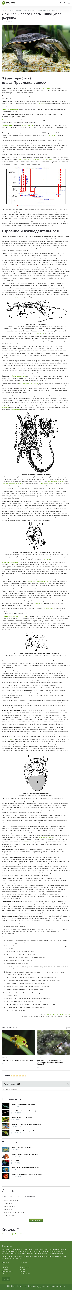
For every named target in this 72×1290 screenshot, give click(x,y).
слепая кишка (15, 409)
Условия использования (25, 1272)
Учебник (6, 1267)
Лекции (5, 1269)
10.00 (13, 22)
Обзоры (6, 1265)
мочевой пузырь (39, 486)
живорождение (29, 842)
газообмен (38, 603)
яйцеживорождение (46, 837)
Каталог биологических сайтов (14, 1212)
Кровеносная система (10, 109)
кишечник (5, 407)
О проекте (23, 1262)
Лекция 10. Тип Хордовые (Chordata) (23, 1111)
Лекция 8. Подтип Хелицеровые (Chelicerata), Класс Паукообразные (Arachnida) (50, 1062)
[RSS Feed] (64, 3)
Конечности (41, 104)
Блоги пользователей (11, 1200)
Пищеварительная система (28, 384)
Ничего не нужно (9, 1215)
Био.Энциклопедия (10, 1206)
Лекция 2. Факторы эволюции (21, 1147)
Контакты (23, 1265)
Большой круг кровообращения (38, 581)
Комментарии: (12, 1084)
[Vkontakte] (61, 3)
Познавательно (8, 1271)
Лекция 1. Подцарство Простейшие (23, 1104)
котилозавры (47, 159)
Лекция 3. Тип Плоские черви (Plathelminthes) (26, 1124)
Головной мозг (21, 616)
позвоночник (39, 333)
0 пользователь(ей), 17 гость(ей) (12, 1234)
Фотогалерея (8, 1203)
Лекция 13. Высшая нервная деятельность (25, 1161)
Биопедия (6, 1274)
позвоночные (46, 88)
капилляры (46, 559)
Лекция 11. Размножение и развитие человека (26, 1174)
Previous (67, 1028)
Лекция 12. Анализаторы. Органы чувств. (25, 1167)
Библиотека (8, 1209)
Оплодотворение (27, 125)
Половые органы (8, 739)
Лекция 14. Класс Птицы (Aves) (21, 1117)
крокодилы (51, 135)
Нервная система (8, 616)
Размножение (7, 125)
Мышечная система (19, 376)
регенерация (14, 297)
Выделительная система (11, 120)
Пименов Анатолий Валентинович (58, 1014)
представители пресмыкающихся (29, 159)
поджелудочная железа (56, 481)
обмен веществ (48, 609)
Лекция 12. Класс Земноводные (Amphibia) (17, 1060)
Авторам (22, 1269)
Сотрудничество (25, 1267)
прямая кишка (45, 484)
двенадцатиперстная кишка (12, 484)
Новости (6, 1262)
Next (69, 1028)
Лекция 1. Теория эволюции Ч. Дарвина (24, 1154)
